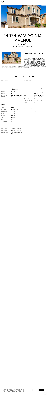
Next (6, 26)
